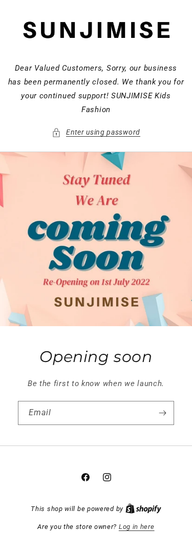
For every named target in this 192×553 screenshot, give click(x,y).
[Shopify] (143, 509)
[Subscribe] (162, 413)
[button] (96, 132)
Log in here (137, 526)
